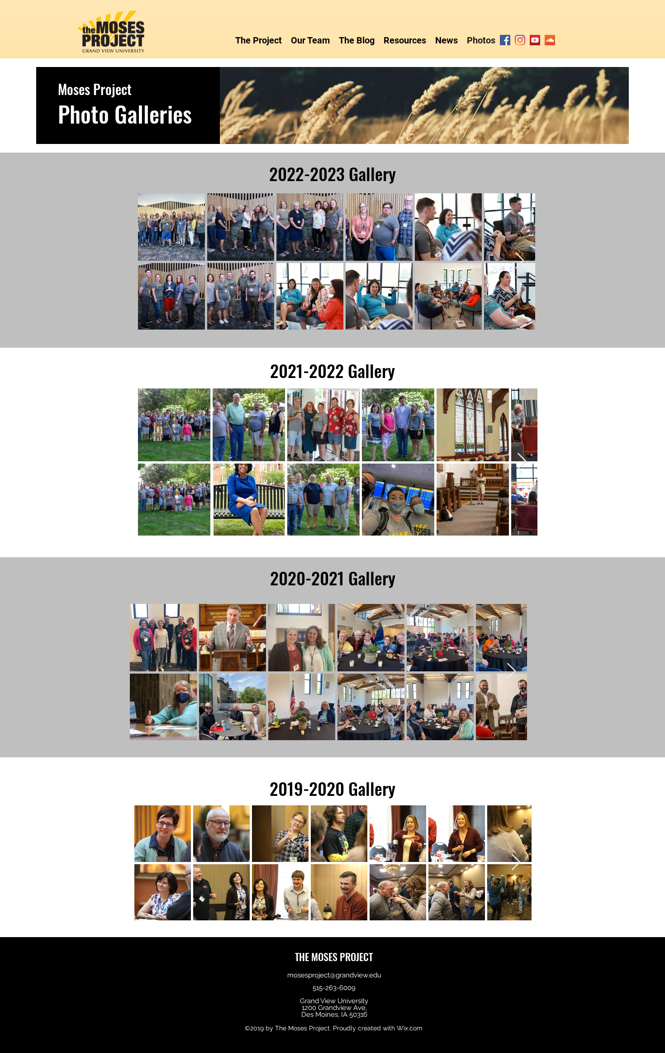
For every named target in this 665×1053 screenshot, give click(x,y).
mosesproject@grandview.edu (334, 975)
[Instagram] (520, 40)
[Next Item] (519, 261)
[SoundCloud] (550, 40)
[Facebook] (505, 40)
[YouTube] (535, 40)
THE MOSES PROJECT (334, 956)
